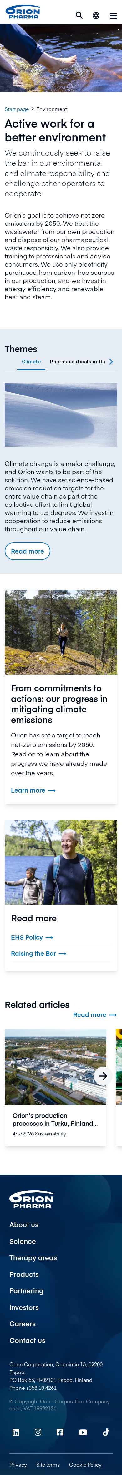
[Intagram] (38, 1432)
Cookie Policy (85, 1464)
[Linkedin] (16, 1432)
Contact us (27, 1340)
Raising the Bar (39, 953)
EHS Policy (32, 937)
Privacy (18, 1464)
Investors (24, 1307)
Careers (22, 1323)
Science (22, 1241)
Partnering (26, 1290)
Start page (17, 109)
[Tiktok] (106, 1432)
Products (24, 1274)
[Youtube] (83, 1432)
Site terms (48, 1464)
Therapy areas (33, 1257)
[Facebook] (60, 1432)
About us (23, 1224)
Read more (27, 551)
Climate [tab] (31, 362)
